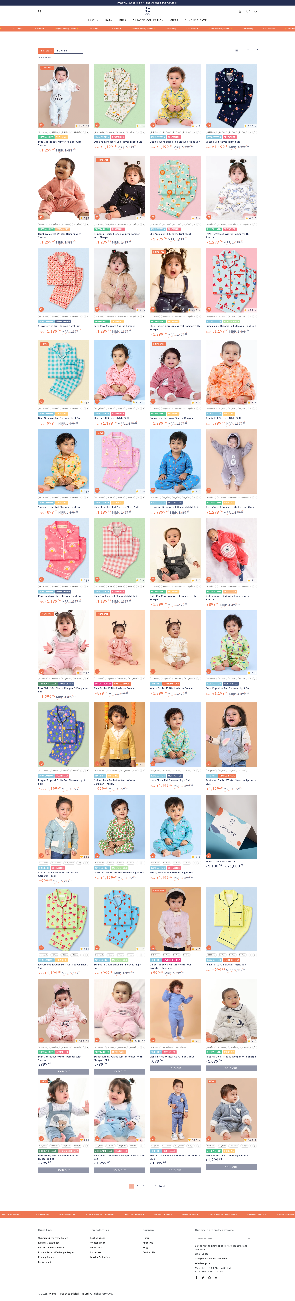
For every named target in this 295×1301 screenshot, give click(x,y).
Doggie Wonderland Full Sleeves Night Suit (175, 141)
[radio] (43, 132)
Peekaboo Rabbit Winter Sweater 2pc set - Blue (231, 782)
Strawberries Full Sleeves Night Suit (59, 325)
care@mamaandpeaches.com (211, 1258)
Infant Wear (97, 1252)
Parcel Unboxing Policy (51, 1247)
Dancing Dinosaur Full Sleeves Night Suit (118, 141)
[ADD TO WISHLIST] (41, 125)
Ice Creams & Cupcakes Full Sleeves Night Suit (63, 966)
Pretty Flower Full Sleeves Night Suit (171, 872)
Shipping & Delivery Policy (53, 1237)
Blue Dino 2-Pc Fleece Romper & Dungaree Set (119, 1157)
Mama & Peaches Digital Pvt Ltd (69, 1293)
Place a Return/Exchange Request (57, 1252)
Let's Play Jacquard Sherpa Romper (114, 325)
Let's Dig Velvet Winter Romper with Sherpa (227, 235)
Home (146, 1237)
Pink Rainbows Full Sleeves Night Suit (60, 595)
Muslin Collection (100, 1257)
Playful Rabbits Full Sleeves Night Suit (116, 506)
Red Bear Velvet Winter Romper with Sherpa (227, 597)
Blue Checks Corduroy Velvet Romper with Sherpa (175, 327)
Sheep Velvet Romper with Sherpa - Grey (230, 506)
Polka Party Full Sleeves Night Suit (226, 964)
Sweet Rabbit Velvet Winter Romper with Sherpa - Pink (118, 1058)
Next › (162, 1186)
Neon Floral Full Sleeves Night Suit (170, 780)
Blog (145, 1247)
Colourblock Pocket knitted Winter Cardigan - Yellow (114, 782)
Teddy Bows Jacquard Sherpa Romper (228, 1155)
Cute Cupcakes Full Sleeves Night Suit (228, 688)
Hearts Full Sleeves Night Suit (111, 418)
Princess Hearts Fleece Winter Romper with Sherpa (117, 235)
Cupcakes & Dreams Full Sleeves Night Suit (231, 325)
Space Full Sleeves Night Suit (223, 141)
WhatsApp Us (202, 1263)
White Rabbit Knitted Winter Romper (172, 688)
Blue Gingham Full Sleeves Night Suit (60, 418)
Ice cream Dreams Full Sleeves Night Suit (174, 506)
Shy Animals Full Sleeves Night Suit (170, 233)
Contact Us (149, 1252)
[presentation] (87, 132)
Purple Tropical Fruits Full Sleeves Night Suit (61, 782)
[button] (39, 11)
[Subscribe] (250, 1238)
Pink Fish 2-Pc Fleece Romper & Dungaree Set (63, 690)
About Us (148, 1242)
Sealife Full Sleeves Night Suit (223, 418)
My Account (44, 1262)
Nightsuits (96, 1247)
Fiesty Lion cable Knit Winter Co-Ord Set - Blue (175, 1157)
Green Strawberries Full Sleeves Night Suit (119, 872)
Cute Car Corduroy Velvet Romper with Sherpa (173, 597)
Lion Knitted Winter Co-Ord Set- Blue (172, 1056)
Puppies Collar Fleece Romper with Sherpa (231, 1056)
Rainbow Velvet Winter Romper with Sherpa (59, 235)
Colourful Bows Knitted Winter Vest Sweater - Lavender (171, 966)
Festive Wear (97, 1237)
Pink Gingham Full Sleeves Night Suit (115, 595)
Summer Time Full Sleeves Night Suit (60, 506)
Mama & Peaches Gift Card (221, 861)
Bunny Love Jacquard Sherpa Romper (171, 418)
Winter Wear (97, 1242)
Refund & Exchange (49, 1242)
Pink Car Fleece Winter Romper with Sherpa (59, 1058)
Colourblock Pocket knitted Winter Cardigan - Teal (59, 874)
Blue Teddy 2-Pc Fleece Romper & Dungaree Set (58, 1157)
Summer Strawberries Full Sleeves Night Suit (117, 966)
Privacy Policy (46, 1257)
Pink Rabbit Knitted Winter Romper (115, 688)
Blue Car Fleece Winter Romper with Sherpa (60, 143)
